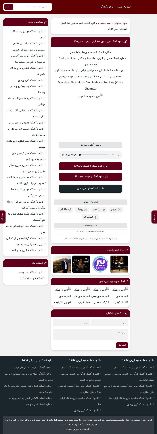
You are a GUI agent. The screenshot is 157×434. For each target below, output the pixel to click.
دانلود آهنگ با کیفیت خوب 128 (88, 177)
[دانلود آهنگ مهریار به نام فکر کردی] (119, 264)
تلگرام (63, 209)
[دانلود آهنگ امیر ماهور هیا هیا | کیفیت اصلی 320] (81, 296)
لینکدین (97, 209)
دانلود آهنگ (107, 7)
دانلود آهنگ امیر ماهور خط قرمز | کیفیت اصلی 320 (98, 42)
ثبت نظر (122, 345)
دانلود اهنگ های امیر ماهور (90, 188)
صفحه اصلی (124, 7)
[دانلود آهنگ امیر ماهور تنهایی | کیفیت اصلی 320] (62, 296)
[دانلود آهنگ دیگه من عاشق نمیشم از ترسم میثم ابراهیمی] (100, 264)
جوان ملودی (120, 23)
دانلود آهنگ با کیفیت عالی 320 (89, 166)
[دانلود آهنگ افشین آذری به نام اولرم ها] (62, 264)
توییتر (114, 209)
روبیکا (80, 209)
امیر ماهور (105, 23)
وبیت (68, 429)
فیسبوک (88, 217)
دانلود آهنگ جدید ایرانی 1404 (101, 238)
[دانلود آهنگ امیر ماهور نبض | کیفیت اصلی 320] (100, 296)
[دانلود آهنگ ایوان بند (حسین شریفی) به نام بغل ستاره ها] (81, 264)
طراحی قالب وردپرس (82, 429)
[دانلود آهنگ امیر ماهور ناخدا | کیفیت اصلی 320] (119, 296)
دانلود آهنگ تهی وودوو (30, 80)
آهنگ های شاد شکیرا (31, 279)
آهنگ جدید (112, 58)
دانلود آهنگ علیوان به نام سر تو (25, 123)
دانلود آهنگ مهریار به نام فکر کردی (133, 368)
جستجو (9, 6)
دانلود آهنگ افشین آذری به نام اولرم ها (130, 398)
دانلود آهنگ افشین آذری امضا (27, 250)
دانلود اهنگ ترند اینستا (30, 272)
